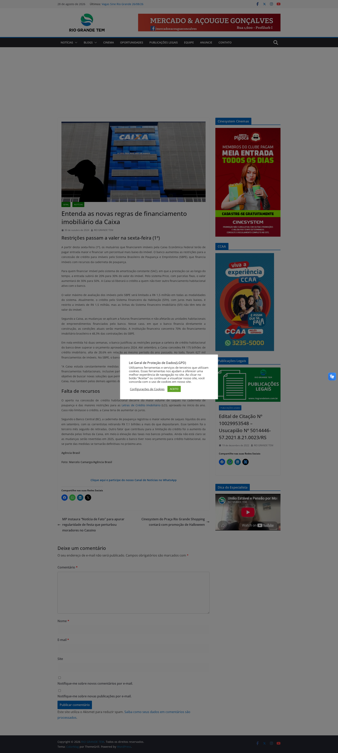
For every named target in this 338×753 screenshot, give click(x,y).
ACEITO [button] (174, 389)
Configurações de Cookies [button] (147, 389)
